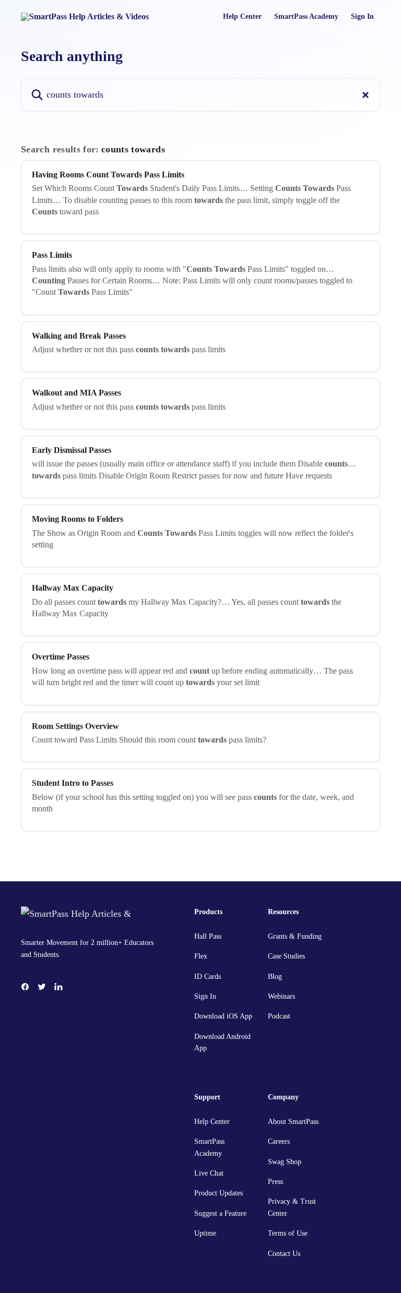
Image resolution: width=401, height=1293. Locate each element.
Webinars (281, 996)
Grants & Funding (295, 936)
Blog (275, 976)
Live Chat (208, 1173)
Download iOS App (223, 1016)
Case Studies (286, 956)
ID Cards (207, 976)
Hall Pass (207, 936)
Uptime (205, 1233)
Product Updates (218, 1193)
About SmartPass (293, 1122)
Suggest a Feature (220, 1213)
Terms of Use (288, 1233)
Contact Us (284, 1254)
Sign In (362, 16)
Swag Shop (284, 1162)
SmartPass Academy (306, 16)
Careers (279, 1141)
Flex (200, 956)
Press (275, 1182)
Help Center (242, 16)
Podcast (279, 1016)
